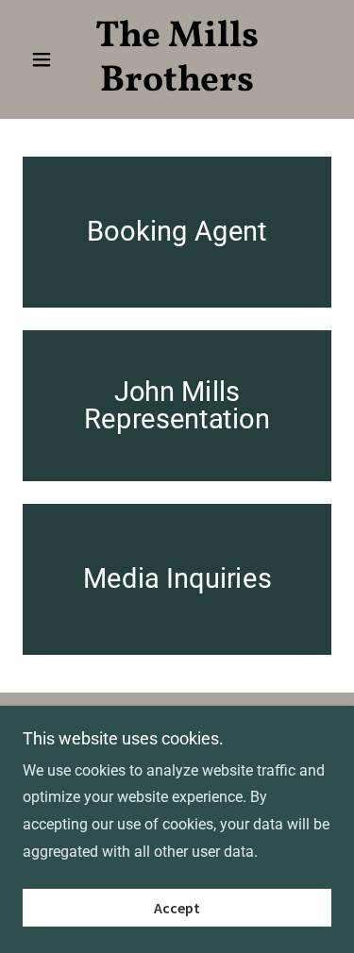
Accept (177, 907)
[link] (177, 59)
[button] (46, 59)
